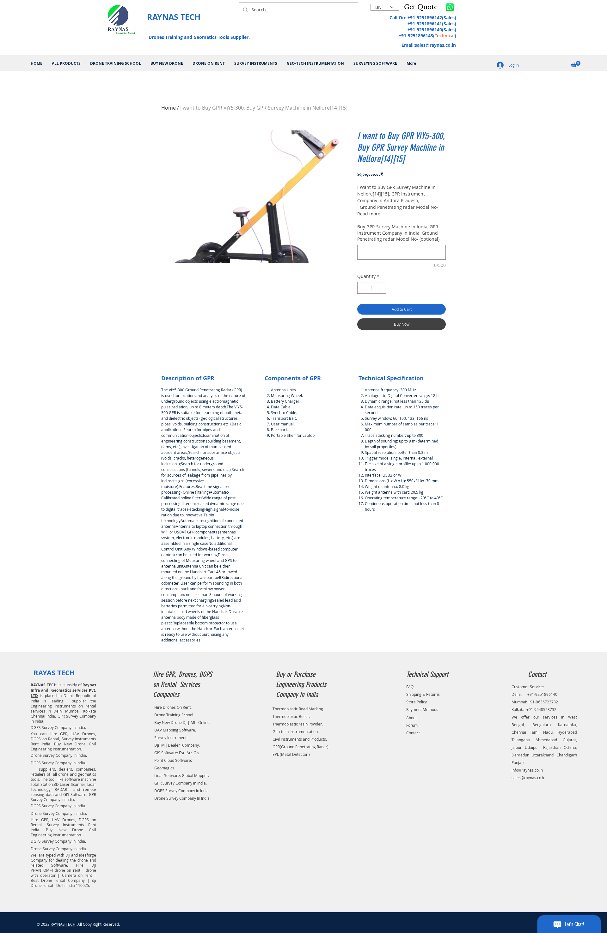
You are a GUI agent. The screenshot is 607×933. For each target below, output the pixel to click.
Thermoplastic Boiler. (291, 716)
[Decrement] (362, 287)
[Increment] (381, 287)
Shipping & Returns (423, 694)
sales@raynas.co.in (435, 45)
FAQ (410, 686)
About (411, 717)
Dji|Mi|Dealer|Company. (177, 745)
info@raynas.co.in (527, 770)
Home (168, 107)
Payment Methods (422, 709)
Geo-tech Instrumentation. (296, 731)
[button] (422, 7)
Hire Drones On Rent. (173, 707)
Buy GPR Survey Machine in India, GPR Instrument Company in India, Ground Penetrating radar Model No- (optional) (398, 233)
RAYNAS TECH (63, 924)
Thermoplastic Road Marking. (298, 708)
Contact (413, 732)
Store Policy (416, 701)
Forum (412, 725)
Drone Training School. (174, 714)
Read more (368, 214)
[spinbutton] (371, 287)
